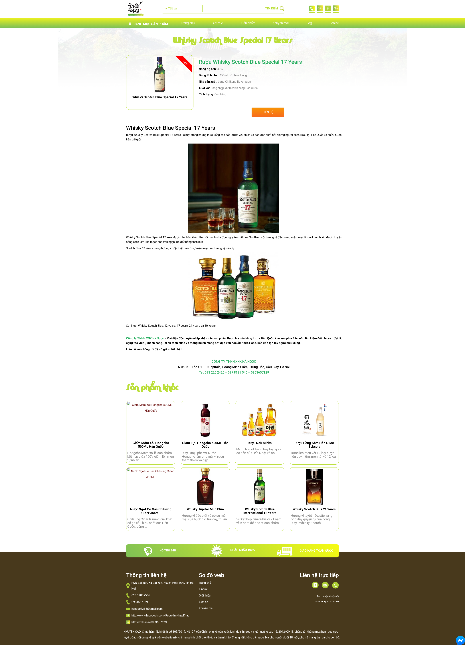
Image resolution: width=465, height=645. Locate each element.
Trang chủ (188, 23)
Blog (309, 23)
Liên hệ (334, 23)
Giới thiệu (218, 23)
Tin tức (203, 589)
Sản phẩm (248, 23)
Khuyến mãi (280, 23)
